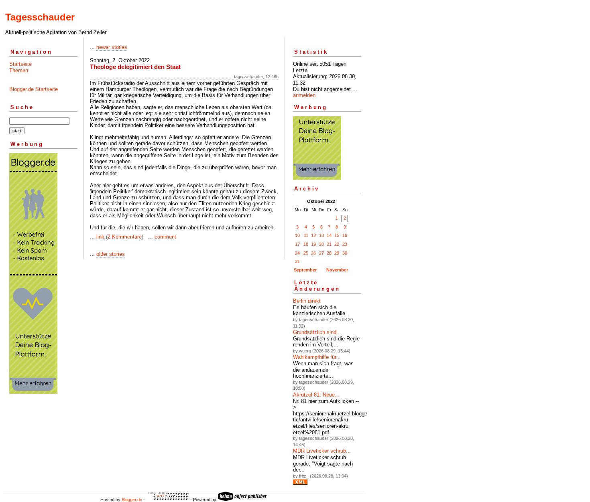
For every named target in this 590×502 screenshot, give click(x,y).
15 (336, 235)
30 (344, 253)
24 (297, 253)
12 (313, 235)
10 (297, 235)
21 (329, 244)
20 (321, 244)
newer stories (111, 47)
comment (165, 237)
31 (297, 261)
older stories (110, 254)
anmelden (304, 95)
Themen (18, 70)
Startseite (20, 64)
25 (305, 253)
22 (336, 244)
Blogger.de (132, 499)
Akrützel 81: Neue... (316, 395)
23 (344, 244)
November (337, 269)
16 (344, 235)
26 (313, 253)
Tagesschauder (40, 17)
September (305, 269)
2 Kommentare (125, 237)
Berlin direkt (307, 301)
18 (305, 244)
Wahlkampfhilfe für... (317, 357)
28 (329, 253)
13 (321, 235)
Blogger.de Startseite (33, 89)
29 (336, 253)
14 (329, 235)
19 (313, 244)
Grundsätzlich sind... (317, 332)
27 (321, 253)
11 (306, 235)
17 (297, 244)
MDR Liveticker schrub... (322, 451)
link (100, 237)
